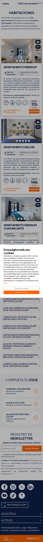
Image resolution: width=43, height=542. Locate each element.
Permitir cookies (21, 292)
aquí (5, 282)
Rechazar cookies (21, 288)
